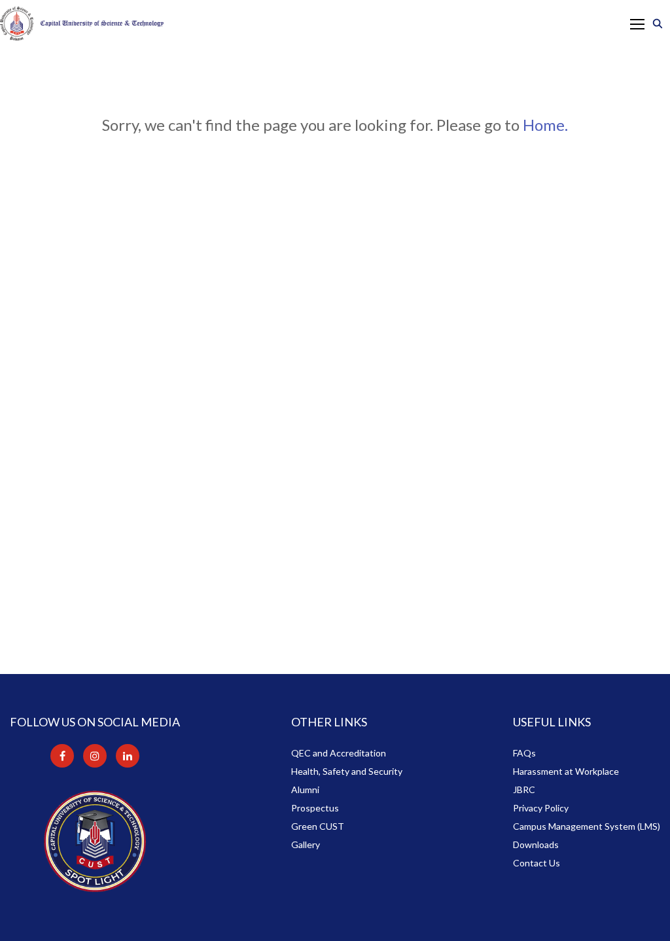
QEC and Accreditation (338, 752)
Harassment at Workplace (566, 771)
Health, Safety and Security (346, 771)
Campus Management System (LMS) (586, 826)
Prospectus (315, 807)
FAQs (524, 752)
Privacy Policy (541, 807)
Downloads (536, 844)
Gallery (305, 844)
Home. (545, 124)
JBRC (524, 789)
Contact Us (536, 862)
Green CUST (317, 826)
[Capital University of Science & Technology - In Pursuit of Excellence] (82, 24)
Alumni (305, 789)
